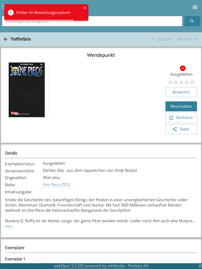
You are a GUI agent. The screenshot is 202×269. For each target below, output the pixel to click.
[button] (195, 7)
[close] (85, 8)
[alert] (46, 12)
